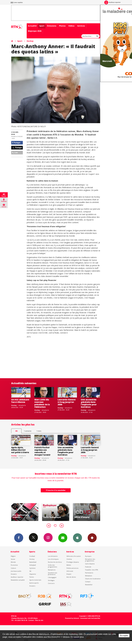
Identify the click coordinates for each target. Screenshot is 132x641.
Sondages (51, 580)
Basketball (32, 562)
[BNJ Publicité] (24, 596)
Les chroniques (53, 559)
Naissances (51, 570)
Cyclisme (32, 568)
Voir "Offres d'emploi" (86, 512)
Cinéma (69, 559)
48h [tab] (16, 431)
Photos (62, 26)
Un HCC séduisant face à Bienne (20, 400)
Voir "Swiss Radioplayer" (55, 512)
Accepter (124, 635)
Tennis (31, 577)
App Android (92, 537)
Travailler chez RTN (91, 570)
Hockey (30, 41)
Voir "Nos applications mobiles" (24, 512)
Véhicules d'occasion (74, 556)
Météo (69, 565)
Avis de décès (71, 577)
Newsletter (89, 584)
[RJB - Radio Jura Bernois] (45, 596)
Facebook (18, 537)
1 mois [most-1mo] (38, 431)
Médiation (88, 576)
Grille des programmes (52, 566)
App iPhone (77, 537)
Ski (30, 571)
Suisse (13, 559)
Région (13, 556)
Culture (13, 568)
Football (32, 556)
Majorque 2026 (34, 31)
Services (81, 26)
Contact (87, 581)
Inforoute (70, 571)
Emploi (69, 574)
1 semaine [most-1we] (27, 431)
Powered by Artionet (72, 618)
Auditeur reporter (17, 577)
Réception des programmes (90, 560)
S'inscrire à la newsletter (55, 490)
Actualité (32, 26)
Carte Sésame (90, 564)
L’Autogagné (52, 577)
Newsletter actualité (18, 580)
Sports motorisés (35, 580)
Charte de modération (93, 578)
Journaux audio (16, 571)
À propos (88, 556)
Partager (16, 143)
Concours (51, 583)
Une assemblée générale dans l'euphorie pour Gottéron (88, 403)
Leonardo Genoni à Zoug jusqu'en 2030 (66, 402)
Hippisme (32, 574)
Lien (16, 153)
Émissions (51, 26)
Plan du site (39, 620)
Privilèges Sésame (73, 562)
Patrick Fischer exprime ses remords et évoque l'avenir (42, 451)
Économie (14, 565)
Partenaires (89, 573)
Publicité (88, 567)
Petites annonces (72, 568)
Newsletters (62, 537)
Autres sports (34, 583)
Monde (13, 562)
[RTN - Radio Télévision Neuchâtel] (66, 596)
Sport (41, 26)
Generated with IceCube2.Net (90, 618)
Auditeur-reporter (115, 2)
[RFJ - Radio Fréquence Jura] (87, 596)
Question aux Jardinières (52, 573)
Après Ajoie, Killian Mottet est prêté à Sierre (20, 450)
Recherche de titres (55, 562)
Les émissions (52, 556)
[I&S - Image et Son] (66, 604)
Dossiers (14, 574)
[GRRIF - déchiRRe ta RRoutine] (45, 604)
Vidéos (71, 26)
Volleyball (32, 565)
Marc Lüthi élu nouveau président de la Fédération (42, 403)
